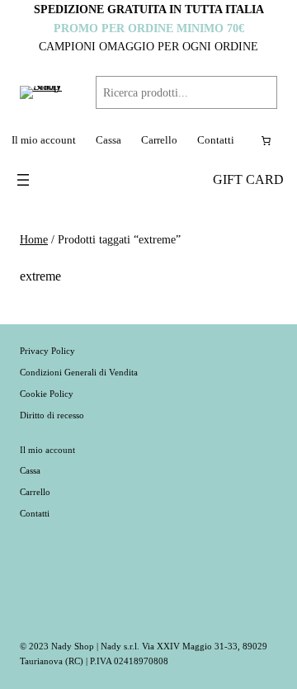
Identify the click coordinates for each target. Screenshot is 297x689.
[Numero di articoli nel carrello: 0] (265, 140)
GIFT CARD (248, 179)
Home (34, 239)
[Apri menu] (23, 180)
